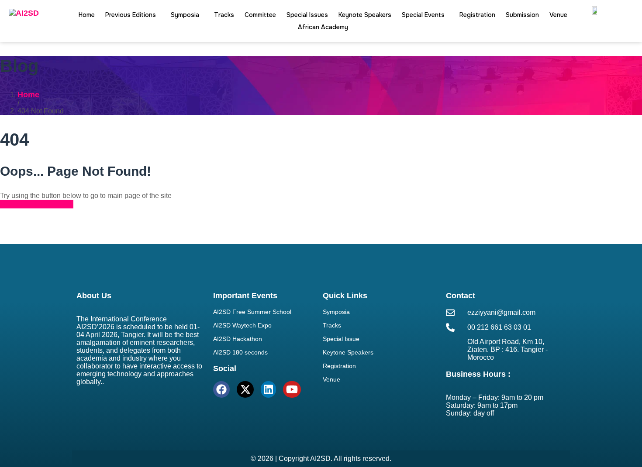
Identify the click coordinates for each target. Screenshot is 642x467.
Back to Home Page (36, 204)
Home (87, 15)
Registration (477, 15)
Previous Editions (130, 15)
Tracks (224, 15)
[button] (133, 15)
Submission (522, 15)
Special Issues (307, 15)
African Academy (323, 27)
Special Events (423, 15)
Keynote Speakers (364, 15)
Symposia (185, 15)
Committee (260, 15)
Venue (558, 15)
